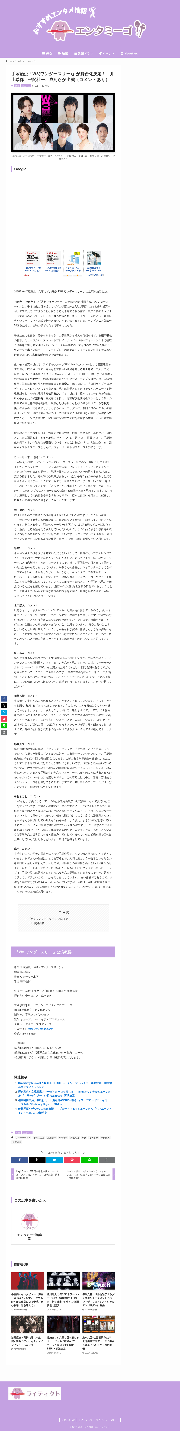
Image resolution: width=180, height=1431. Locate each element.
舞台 (17, 85)
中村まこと (39, 1137)
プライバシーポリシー (107, 1420)
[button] (19, 1160)
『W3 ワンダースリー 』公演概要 (48, 918)
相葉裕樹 (16, 1142)
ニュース (26, 85)
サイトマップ (85, 1420)
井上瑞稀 (51, 1137)
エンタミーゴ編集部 (29, 1236)
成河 (84, 1137)
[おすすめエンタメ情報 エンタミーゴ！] (90, 25)
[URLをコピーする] (107, 1160)
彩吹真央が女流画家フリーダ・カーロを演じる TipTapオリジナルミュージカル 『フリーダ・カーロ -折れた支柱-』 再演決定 (64, 1093)
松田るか (93, 1137)
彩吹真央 (74, 1137)
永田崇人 (105, 1137)
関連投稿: (39, 923)
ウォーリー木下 (23, 1137)
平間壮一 (63, 1137)
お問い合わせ (68, 1420)
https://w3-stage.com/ (40, 1029)
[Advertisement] (63, 201)
